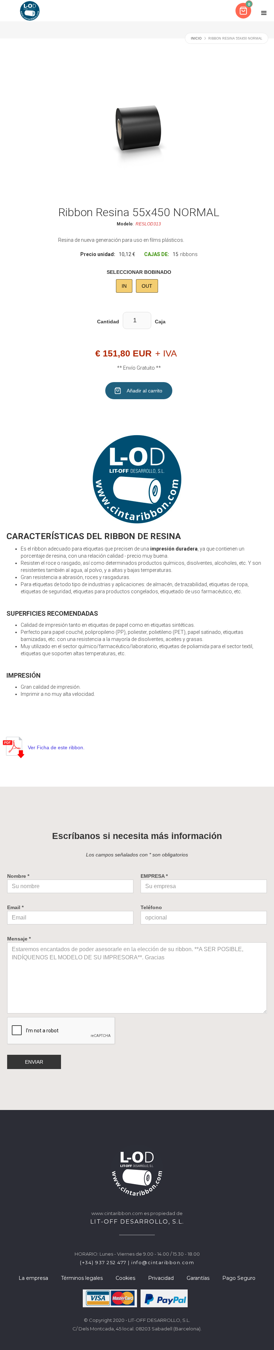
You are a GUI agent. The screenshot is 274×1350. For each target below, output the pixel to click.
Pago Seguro (238, 1278)
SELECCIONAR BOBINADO (139, 272)
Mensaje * (19, 939)
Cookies (125, 1278)
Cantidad (108, 321)
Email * (15, 907)
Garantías (198, 1278)
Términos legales (82, 1278)
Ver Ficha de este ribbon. (56, 747)
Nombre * (18, 876)
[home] (29, 10)
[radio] (124, 286)
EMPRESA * (154, 876)
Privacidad (161, 1278)
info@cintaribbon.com (162, 1262)
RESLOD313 (148, 223)
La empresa (33, 1278)
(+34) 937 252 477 (103, 1262)
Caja (160, 321)
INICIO (196, 38)
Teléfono (151, 907)
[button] (244, 11)
